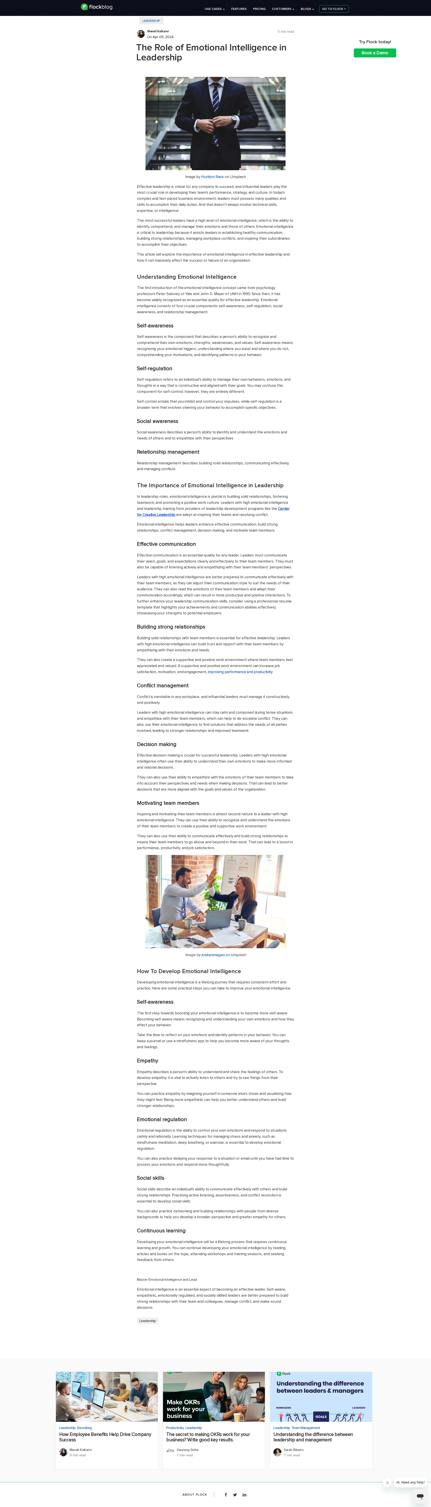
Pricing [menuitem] (259, 9)
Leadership (151, 21)
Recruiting (84, 1428)
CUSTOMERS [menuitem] (281, 9)
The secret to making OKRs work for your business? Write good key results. (208, 1437)
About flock (195, 1494)
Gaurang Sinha (187, 1450)
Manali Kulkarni (158, 31)
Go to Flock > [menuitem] (334, 9)
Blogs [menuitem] (306, 9)
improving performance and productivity (240, 672)
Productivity (175, 1428)
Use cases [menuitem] (213, 9)
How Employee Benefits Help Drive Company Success (105, 1437)
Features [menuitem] (239, 9)
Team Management (305, 1428)
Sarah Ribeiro (294, 1450)
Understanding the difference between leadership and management (313, 1437)
